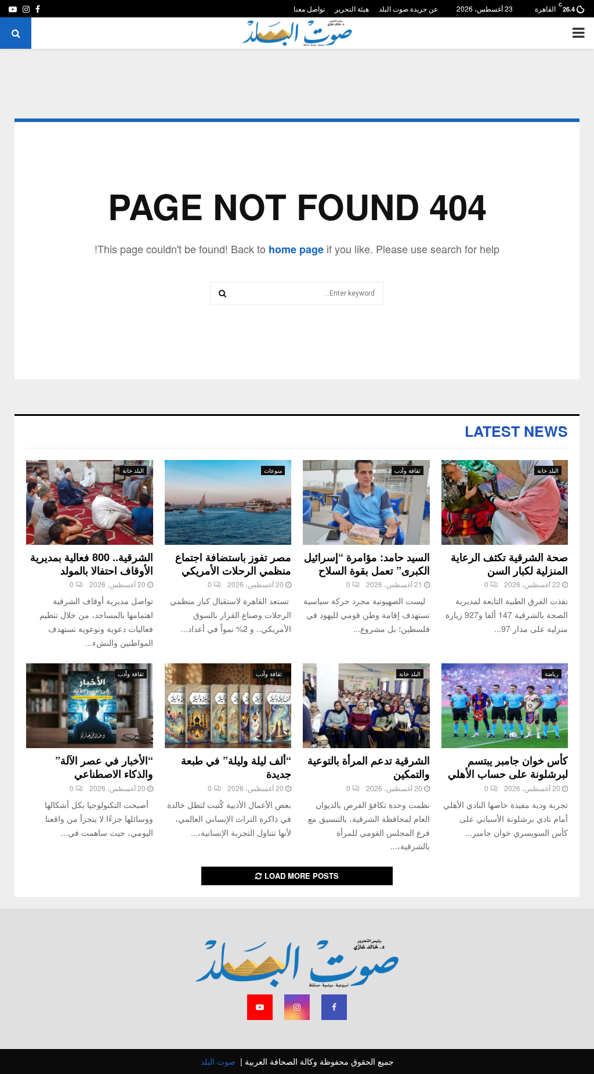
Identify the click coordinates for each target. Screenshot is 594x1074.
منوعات (273, 470)
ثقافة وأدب (407, 470)
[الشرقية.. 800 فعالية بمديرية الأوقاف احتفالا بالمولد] (89, 502)
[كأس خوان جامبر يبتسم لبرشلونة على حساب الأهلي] (504, 705)
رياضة (552, 674)
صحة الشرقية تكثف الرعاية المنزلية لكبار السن (509, 563)
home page (296, 249)
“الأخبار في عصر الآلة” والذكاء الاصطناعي (104, 767)
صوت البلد (218, 1061)
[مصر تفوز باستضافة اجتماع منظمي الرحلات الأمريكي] (228, 502)
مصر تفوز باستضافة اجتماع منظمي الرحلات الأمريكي (233, 563)
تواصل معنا (309, 8)
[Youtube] (260, 1007)
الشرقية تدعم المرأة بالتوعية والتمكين (368, 767)
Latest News (516, 431)
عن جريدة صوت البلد (408, 8)
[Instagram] (297, 1007)
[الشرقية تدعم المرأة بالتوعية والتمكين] (366, 705)
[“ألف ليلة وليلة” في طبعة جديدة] (228, 705)
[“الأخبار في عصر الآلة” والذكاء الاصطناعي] (89, 705)
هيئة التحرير (352, 8)
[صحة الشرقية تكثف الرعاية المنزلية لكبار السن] (504, 502)
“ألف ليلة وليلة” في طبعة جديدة (236, 767)
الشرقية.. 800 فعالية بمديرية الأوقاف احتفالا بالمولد (91, 563)
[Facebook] (334, 1007)
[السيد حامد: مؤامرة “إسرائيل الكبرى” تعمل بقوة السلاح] (366, 502)
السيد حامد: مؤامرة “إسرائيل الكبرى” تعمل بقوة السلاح (367, 563)
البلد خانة (548, 470)
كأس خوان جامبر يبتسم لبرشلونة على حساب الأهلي (508, 767)
